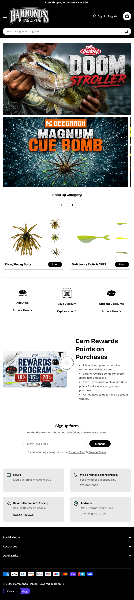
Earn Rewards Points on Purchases (97, 349)
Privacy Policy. (97, 452)
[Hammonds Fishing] (67, 79)
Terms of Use (77, 452)
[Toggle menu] (5, 16)
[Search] (126, 31)
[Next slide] (72, 205)
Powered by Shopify (51, 584)
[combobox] (67, 31)
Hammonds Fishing (25, 584)
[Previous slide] (62, 205)
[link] (55, 224)
